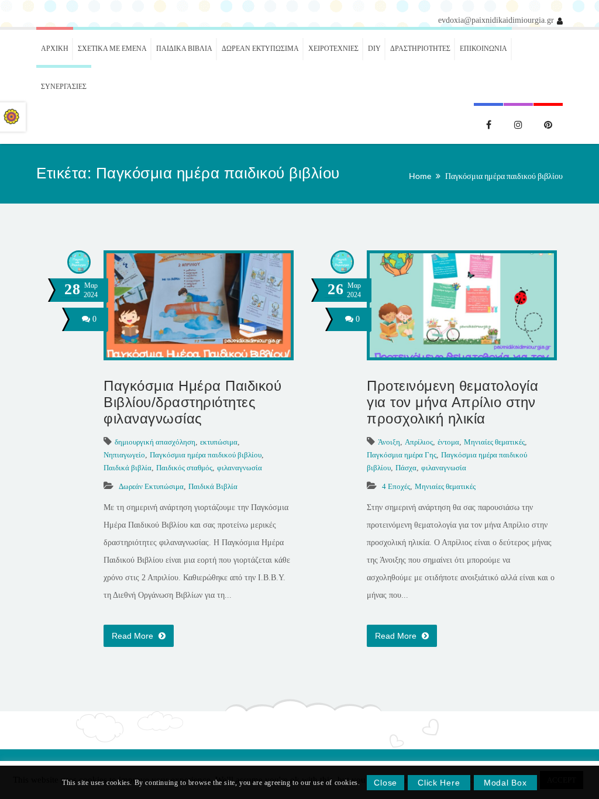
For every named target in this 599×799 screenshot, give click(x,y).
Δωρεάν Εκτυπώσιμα (151, 486)
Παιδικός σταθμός (184, 467)
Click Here (439, 782)
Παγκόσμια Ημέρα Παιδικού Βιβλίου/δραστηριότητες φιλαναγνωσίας (192, 402)
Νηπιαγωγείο (124, 454)
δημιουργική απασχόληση (155, 442)
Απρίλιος (419, 442)
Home (420, 176)
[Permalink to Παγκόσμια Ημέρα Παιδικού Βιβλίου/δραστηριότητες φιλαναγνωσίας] (198, 354)
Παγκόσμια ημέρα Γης (401, 454)
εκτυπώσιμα (218, 442)
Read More (134, 635)
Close (385, 782)
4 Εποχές (396, 486)
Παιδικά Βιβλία (212, 486)
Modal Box (505, 782)
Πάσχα (405, 467)
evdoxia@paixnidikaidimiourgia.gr (496, 20)
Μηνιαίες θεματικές (494, 442)
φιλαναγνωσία (239, 467)
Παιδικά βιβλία (128, 467)
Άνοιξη (389, 442)
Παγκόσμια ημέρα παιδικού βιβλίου (504, 176)
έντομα (448, 442)
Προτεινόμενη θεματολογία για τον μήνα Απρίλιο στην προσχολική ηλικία (452, 402)
